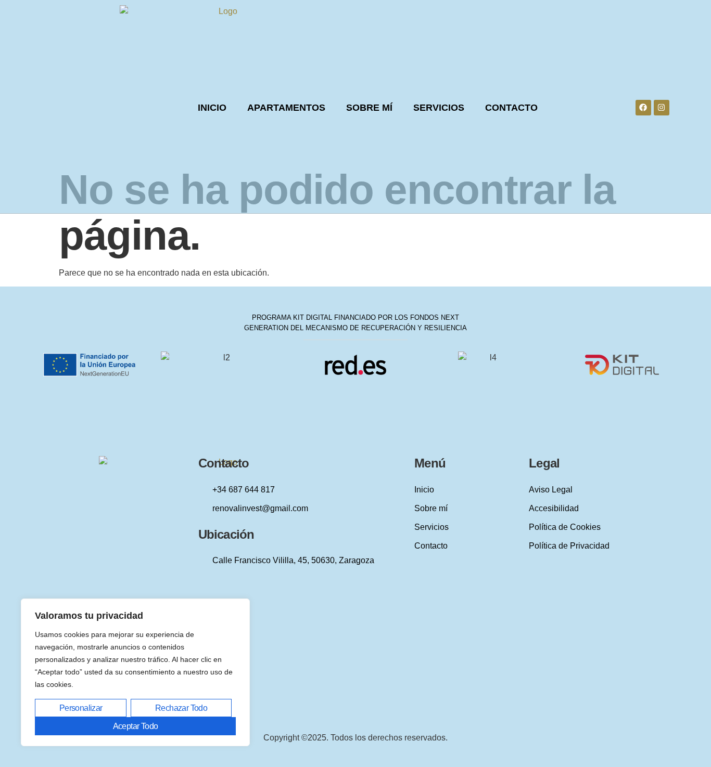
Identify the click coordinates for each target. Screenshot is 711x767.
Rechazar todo (181, 708)
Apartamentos (286, 107)
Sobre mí (369, 107)
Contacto (511, 107)
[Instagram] (661, 107)
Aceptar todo (135, 726)
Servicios (438, 107)
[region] (135, 672)
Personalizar (81, 708)
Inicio (212, 107)
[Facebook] (643, 107)
